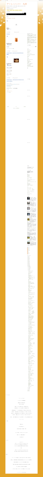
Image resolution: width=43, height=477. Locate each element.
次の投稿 (8, 106)
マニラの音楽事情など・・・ (31, 327)
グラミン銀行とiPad (30, 272)
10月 (28, 268)
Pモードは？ (28, 192)
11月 (28, 267)
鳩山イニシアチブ (30, 320)
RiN (28, 251)
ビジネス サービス (9, 44)
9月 (28, 269)
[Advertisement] (16, 100)
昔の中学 (29, 359)
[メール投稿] (13, 88)
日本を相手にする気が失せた (31, 282)
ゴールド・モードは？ (29, 193)
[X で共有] (15, 88)
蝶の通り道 (29, 273)
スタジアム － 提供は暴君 (31, 311)
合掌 (28, 295)
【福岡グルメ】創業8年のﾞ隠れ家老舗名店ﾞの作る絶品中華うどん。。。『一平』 (31, 41)
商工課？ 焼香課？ (30, 374)
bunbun (28, 252)
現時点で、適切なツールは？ (31, 288)
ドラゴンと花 (28, 55)
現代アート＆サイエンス (30, 339)
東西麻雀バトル (29, 384)
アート (8, 64)
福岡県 (10, 65)
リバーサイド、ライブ (30, 305)
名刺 (28, 354)
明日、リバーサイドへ (30, 306)
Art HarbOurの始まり (30, 319)
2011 (28, 265)
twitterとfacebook (30, 326)
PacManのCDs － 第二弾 (31, 296)
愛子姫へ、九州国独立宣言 (29, 63)
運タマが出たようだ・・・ (31, 367)
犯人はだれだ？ (31, 218)
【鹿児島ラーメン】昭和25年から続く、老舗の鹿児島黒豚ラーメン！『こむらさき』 (31, 39)
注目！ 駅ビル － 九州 (32, 197)
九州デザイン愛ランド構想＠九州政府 (31, 54)
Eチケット (29, 274)
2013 (28, 263)
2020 (28, 258)
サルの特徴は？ (29, 314)
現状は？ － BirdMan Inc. (31, 360)
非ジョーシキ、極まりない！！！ (31, 300)
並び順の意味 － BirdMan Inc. (31, 302)
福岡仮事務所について (30, 275)
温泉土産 (29, 285)
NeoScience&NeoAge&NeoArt (31, 338)
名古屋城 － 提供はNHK (31, 313)
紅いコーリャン (29, 301)
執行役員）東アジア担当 (30, 279)
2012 (28, 264)
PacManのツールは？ (30, 348)
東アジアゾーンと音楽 (30, 318)
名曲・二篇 (29, 350)
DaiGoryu (29, 250)
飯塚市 (8, 65)
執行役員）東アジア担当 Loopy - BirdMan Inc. (31, 278)
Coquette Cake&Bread (9, 81)
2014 (28, 262)
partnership (29, 349)
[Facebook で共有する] (16, 88)
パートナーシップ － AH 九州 (31, 356)
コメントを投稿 (8, 92)
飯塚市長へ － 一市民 (32, 236)
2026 (28, 256)
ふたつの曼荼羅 (29, 323)
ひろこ (28, 57)
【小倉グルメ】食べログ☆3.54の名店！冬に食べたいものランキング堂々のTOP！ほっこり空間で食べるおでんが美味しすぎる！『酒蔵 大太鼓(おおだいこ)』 (31, 38)
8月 (28, 270)
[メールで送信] (14, 88)
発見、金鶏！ (29, 368)
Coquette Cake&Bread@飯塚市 (30, 66)
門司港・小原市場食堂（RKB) (31, 283)
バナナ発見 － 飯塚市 (30, 308)
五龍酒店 (8, 54)
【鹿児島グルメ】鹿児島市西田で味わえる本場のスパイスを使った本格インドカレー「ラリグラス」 (31, 43)
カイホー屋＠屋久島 (29, 64)
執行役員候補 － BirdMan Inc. (31, 353)
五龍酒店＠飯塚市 (29, 65)
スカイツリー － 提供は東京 (31, 312)
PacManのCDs (29, 340)
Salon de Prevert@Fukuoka (31, 373)
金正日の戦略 (29, 369)
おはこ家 (28, 58)
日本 (8, 29)
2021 (28, 257)
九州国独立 (28, 62)
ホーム (16, 106)
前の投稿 (25, 106)
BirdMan (28, 249)
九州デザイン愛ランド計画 (29, 59)
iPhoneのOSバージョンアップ (31, 307)
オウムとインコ (29, 299)
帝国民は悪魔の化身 (29, 223)
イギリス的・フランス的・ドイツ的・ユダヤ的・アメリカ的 (31, 322)
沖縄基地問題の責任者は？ (31, 317)
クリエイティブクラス (29, 53)
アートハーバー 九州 (17, 4)
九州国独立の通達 (29, 61)
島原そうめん (28, 60)
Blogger (25, 472)
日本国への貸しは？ (32, 241)
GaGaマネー (28, 52)
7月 (28, 387)
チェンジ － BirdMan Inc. (31, 355)
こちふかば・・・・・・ (29, 194)
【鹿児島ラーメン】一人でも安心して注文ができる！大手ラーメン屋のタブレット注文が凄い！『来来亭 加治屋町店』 (31, 35)
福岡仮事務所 (29, 383)
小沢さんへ (29, 284)
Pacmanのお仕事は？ (30, 375)
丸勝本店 (28, 56)
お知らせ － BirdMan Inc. (31, 385)
